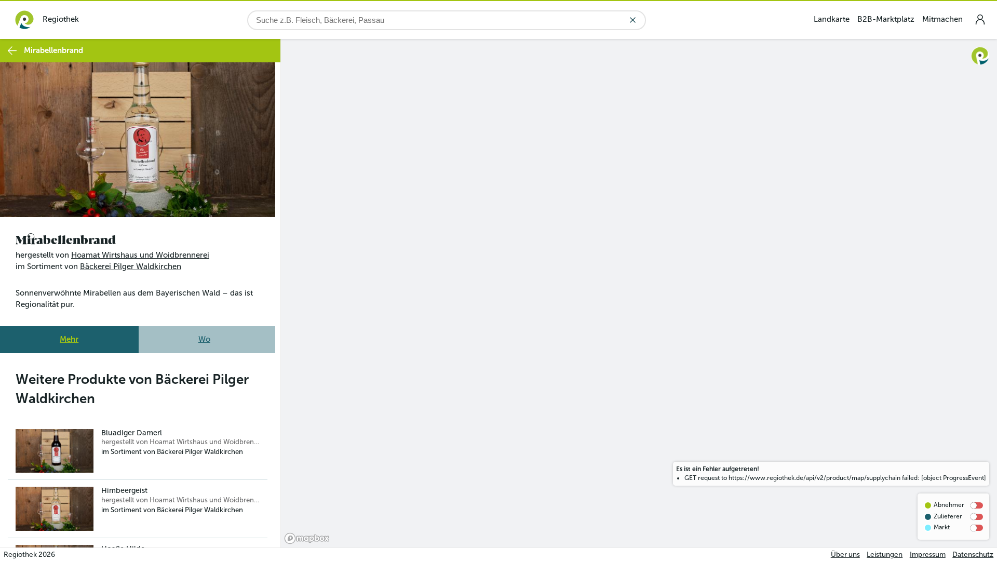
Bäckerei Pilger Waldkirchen (130, 266)
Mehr (69, 339)
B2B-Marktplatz (885, 19)
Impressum (928, 554)
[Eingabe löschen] (633, 20)
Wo (204, 339)
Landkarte (832, 19)
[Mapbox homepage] (307, 538)
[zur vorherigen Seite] (12, 51)
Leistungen (884, 554)
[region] (639, 293)
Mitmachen (942, 19)
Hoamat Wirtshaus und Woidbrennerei (140, 255)
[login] (980, 19)
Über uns (845, 554)
